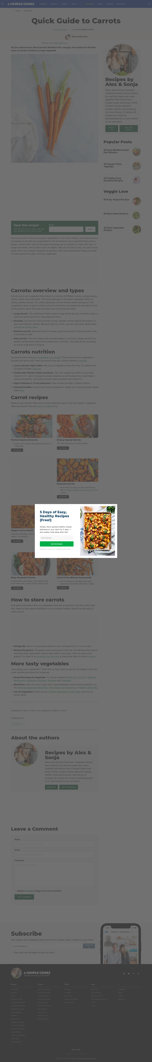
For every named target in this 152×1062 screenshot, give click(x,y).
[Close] (114, 507)
